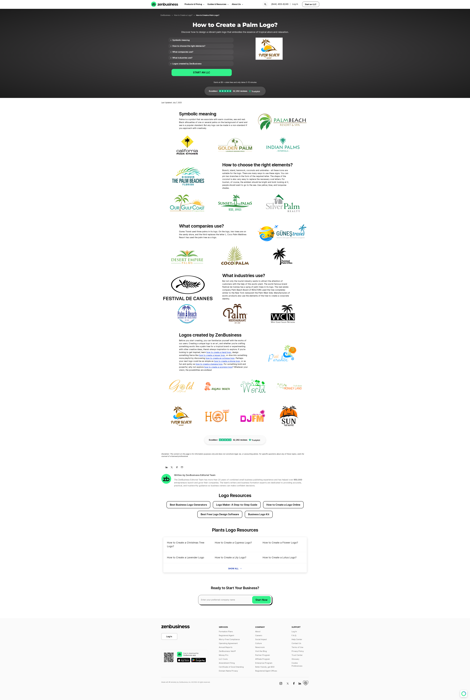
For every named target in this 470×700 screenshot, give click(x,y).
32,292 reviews (240, 91)
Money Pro (223, 655)
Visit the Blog (261, 651)
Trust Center (297, 655)
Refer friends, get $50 (264, 667)
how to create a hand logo (218, 352)
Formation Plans (226, 632)
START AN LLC (201, 72)
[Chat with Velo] (463, 693)
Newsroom (260, 647)
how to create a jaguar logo (212, 355)
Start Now (261, 599)
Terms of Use (297, 647)
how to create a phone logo (227, 361)
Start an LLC (310, 4)
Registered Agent (226, 635)
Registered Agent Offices (266, 671)
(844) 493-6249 (279, 4)
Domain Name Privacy (228, 671)
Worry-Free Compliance (229, 639)
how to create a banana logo (209, 364)
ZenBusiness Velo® (227, 651)
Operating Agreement (228, 643)
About (257, 632)
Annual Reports (225, 647)
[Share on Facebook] (177, 468)
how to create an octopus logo (220, 358)
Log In (169, 636)
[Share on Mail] (183, 468)
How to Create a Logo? (183, 15)
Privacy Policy (298, 651)
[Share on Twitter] (172, 468)
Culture (258, 643)
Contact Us (296, 643)
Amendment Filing (227, 663)
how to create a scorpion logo (218, 367)
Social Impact (261, 639)
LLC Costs (223, 659)
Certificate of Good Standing (231, 667)
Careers (258, 635)
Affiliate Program (262, 659)
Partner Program (262, 655)
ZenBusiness (165, 15)
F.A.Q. (294, 635)
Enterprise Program (263, 663)
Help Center (297, 639)
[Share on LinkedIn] (167, 468)
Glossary (295, 659)
